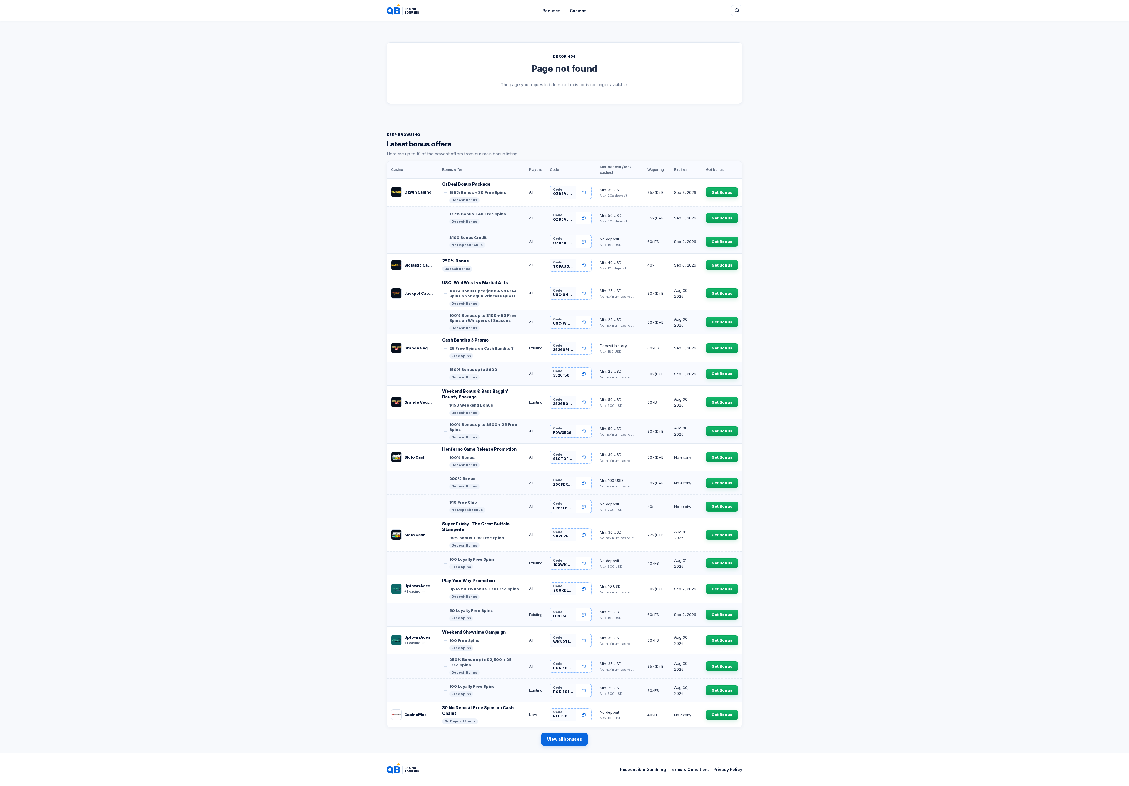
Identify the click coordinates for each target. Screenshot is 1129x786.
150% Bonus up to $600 (473, 369)
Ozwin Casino (418, 192)
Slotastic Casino (419, 265)
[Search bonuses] (736, 10)
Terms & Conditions (689, 769)
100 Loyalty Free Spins (472, 559)
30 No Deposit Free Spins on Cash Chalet (477, 710)
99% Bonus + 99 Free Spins (476, 537)
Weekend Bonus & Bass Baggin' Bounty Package (475, 394)
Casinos (578, 10)
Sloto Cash (415, 457)
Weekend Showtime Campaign (474, 632)
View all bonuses (564, 739)
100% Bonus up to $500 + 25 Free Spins (483, 427)
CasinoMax (415, 714)
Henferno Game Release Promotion (479, 449)
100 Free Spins (464, 640)
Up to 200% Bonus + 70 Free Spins (484, 589)
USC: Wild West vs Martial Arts (475, 282)
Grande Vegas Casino (419, 348)
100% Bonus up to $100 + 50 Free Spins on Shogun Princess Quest (482, 294)
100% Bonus (461, 457)
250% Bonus (455, 260)
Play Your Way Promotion (468, 580)
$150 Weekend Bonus (471, 405)
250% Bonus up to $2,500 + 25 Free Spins (480, 662)
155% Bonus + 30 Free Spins (477, 192)
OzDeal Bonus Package (466, 183)
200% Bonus (462, 478)
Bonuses (551, 10)
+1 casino (412, 591)
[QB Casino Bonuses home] (407, 10)
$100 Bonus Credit (467, 237)
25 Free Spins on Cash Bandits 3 (481, 348)
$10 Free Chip (463, 502)
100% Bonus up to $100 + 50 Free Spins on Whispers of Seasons (482, 318)
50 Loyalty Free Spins (470, 610)
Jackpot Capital (419, 293)
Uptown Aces (417, 585)
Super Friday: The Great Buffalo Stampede (475, 526)
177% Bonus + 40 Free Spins (477, 214)
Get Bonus (722, 192)
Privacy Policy (727, 769)
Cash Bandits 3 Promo (465, 339)
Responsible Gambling (643, 769)
